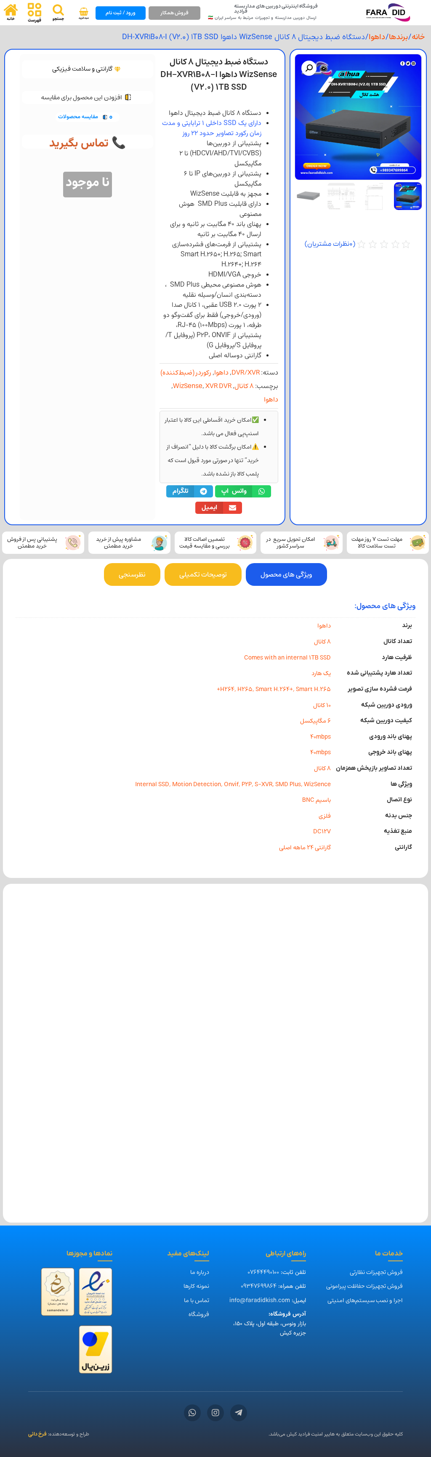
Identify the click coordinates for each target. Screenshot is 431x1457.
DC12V (322, 831)
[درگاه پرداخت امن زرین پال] (95, 1352)
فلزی (325, 816)
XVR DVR (218, 386)
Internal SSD (152, 784)
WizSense (187, 386)
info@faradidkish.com (259, 1300)
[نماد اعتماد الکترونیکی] (95, 1294)
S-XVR (263, 784)
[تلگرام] (238, 1412)
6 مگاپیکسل (315, 720)
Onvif (231, 784)
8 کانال (244, 386)
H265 (245, 689)
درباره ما (199, 1272)
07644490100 (263, 1272)
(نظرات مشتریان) (330, 244)
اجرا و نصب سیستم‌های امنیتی (365, 1300)
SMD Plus (288, 784)
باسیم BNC (316, 800)
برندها (398, 37)
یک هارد (321, 673)
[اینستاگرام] (215, 1412)
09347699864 (259, 1286)
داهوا (377, 37)
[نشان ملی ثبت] (57, 1294)
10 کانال (322, 705)
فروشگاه (199, 1314)
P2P (247, 784)
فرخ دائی (37, 1434)
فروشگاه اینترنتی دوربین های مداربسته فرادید (276, 9)
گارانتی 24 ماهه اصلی (305, 847)
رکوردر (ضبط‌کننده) (185, 372)
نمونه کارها (196, 1286)
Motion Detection (196, 784)
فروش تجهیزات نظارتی (376, 1272)
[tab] (286, 574)
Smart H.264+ (274, 689)
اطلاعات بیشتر (375, 1030)
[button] (309, 68)
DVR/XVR (245, 372)
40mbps (320, 736)
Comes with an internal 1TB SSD (287, 657)
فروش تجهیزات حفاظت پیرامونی (364, 1286)
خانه (418, 37)
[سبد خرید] (83, 13)
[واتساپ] (192, 1412)
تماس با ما (196, 1300)
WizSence (317, 784)
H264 (227, 689)
